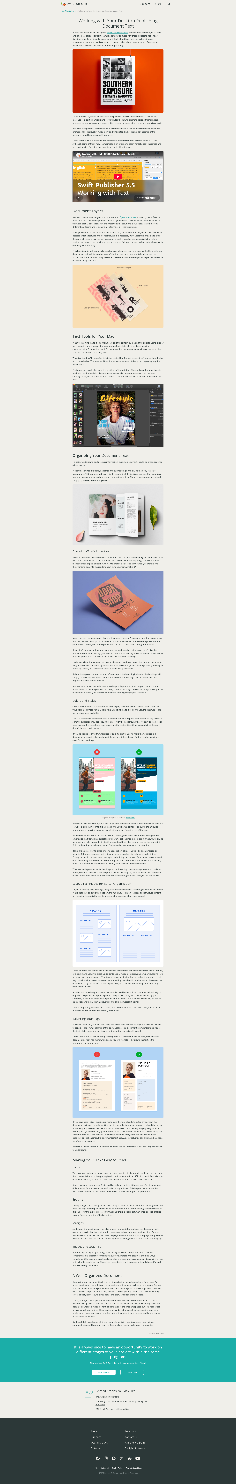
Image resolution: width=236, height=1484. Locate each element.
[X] (122, 1458)
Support (145, 4)
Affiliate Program (135, 1442)
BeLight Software (135, 1448)
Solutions (130, 1431)
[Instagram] (106, 1458)
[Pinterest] (114, 1458)
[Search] (169, 4)
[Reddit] (130, 1458)
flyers (122, 217)
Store (158, 4)
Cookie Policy (117, 1468)
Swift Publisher (74, 4)
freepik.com (130, 817)
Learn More (104, 1372)
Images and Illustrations (107, 1396)
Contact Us (131, 1437)
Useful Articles (67, 11)
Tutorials (96, 1448)
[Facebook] (98, 1458)
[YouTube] (137, 1458)
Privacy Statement (102, 1468)
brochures (131, 217)
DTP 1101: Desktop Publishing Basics (114, 1409)
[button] (174, 4)
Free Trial (132, 1372)
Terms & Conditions (134, 1468)
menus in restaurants (117, 32)
